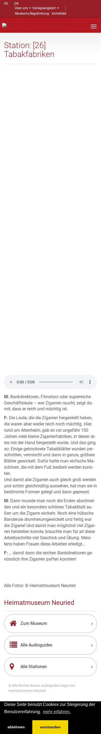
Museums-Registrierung (32, 13)
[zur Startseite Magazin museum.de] (34, 25)
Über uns (21, 8)
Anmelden (59, 13)
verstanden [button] (50, 727)
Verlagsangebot (43, 8)
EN (16, 3)
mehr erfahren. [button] (57, 711)
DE (6, 3)
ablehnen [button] (16, 727)
